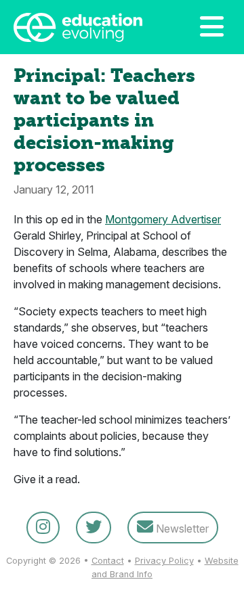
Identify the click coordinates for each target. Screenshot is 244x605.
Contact (108, 561)
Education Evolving (83, 27)
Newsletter (181, 528)
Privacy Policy (164, 561)
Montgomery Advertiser (163, 219)
